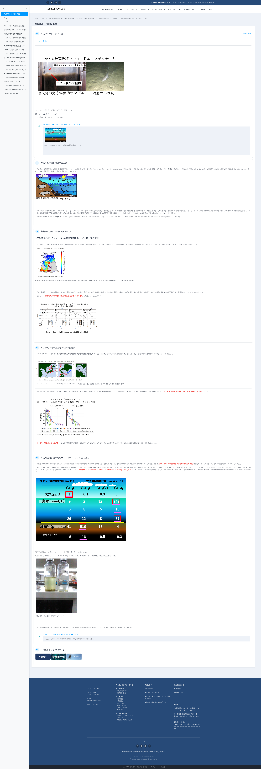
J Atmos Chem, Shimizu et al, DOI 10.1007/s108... (15, 66)
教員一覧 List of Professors (108, 18)
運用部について (179, 685)
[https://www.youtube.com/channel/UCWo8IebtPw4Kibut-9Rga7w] (55, 2)
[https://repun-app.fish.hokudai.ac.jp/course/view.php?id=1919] (74, 656)
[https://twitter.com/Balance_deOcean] (47, 2)
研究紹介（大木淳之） (143, 18)
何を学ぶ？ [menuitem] (144, 9)
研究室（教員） (122, 693)
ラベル (6, 22)
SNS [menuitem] (209, 9)
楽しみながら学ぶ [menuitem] (158, 9)
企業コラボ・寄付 (92, 704)
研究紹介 (120, 699)
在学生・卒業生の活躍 (124, 720)
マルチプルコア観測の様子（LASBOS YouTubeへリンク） (15, 89)
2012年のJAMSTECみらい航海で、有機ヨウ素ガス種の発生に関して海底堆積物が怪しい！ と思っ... (15, 62)
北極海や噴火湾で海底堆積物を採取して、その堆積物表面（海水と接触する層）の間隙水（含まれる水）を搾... (15, 77)
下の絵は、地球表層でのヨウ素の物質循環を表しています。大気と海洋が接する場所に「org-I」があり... (15, 38)
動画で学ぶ (120, 709)
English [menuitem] (202, 9)
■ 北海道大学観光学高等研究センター (157, 702)
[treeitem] (14, 22)
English (6, 18)
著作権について (179, 692)
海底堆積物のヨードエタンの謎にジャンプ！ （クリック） (15, 30)
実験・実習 (120, 703)
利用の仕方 (177, 689)
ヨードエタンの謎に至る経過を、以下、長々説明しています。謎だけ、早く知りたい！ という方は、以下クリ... (15, 26)
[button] (160, 3)
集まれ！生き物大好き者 (125, 715)
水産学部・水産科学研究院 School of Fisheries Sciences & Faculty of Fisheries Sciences (69, 18)
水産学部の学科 (122, 691)
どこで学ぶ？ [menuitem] (131, 9)
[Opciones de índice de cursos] (26, 8)
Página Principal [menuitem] (107, 9)
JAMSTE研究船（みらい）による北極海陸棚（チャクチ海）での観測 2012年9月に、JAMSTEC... (15, 50)
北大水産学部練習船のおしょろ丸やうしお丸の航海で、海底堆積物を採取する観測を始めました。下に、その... (15, 85)
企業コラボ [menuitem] (171, 9)
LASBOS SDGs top (93, 694)
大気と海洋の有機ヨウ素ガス (13, 34)
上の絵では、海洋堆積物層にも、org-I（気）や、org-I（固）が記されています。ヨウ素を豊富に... (15, 42)
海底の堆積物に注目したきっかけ (14, 46)
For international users (94, 700)
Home (89, 685)
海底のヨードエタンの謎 (12, 14)
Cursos (37, 18)
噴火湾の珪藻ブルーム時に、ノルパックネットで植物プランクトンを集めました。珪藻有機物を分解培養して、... (15, 81)
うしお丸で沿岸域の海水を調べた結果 (16, 58)
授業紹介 (120, 701)
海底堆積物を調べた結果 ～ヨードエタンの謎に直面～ (16, 73)
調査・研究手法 (122, 705)
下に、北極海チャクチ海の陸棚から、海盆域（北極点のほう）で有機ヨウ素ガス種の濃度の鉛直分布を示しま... (15, 54)
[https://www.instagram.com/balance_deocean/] (59, 2)
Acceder (212, 2)
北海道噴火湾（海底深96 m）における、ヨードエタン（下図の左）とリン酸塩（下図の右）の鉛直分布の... (15, 70)
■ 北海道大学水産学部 (152, 692)
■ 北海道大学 (149, 689)
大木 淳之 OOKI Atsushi (126, 18)
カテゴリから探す (123, 707)
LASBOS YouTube (93, 689)
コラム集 (120, 718)
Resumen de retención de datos (143, 757)
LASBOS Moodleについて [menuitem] (187, 9)
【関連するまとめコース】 (12, 93)
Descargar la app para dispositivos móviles (143, 759)
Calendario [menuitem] (120, 9)
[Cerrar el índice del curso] (4, 8)
